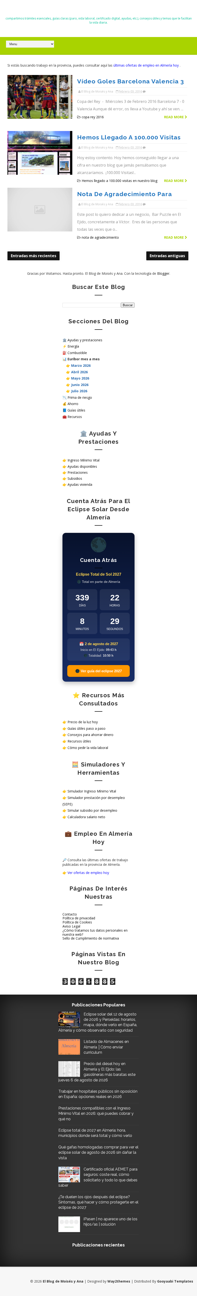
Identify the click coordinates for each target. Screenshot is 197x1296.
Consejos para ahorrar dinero (90, 734)
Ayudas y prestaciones (85, 340)
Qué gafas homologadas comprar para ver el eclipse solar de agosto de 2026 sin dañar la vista (98, 1152)
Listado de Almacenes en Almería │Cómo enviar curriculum (106, 1047)
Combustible (77, 352)
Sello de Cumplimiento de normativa (90, 938)
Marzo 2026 (81, 365)
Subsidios (75, 478)
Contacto (69, 914)
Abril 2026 (79, 372)
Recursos (75, 416)
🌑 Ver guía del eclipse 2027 (98, 671)
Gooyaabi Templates (175, 1281)
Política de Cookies (77, 922)
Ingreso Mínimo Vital (83, 460)
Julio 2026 (79, 391)
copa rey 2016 (93, 117)
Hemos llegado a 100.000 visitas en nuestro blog (119, 180)
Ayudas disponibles (82, 466)
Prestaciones (78, 472)
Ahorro (73, 403)
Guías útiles (76, 410)
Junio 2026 (79, 384)
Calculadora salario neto (86, 817)
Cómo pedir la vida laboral (88, 747)
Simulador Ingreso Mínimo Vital (92, 791)
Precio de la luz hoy (83, 722)
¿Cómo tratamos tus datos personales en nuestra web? (95, 932)
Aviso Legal (71, 926)
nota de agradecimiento (100, 237)
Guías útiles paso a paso (86, 728)
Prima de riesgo (80, 397)
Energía (73, 346)
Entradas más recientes (33, 255)
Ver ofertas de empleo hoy (88, 872)
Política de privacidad (78, 918)
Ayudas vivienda (80, 484)
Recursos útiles (79, 741)
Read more (174, 117)
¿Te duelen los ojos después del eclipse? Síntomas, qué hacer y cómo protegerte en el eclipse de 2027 (98, 1202)
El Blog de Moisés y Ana (98, 10)
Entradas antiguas (167, 255)
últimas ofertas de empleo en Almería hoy (146, 65)
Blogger (163, 273)
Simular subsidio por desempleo (92, 810)
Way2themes (118, 1281)
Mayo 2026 (80, 378)
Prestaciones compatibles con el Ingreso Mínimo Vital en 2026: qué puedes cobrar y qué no (96, 1113)
